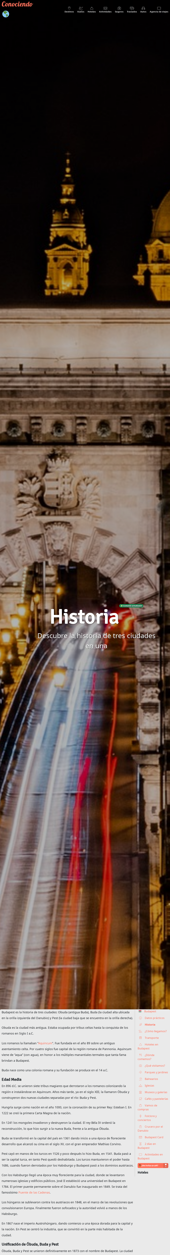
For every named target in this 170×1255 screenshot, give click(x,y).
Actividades (105, 11)
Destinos (69, 11)
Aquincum (45, 1043)
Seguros (119, 11)
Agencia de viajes (159, 11)
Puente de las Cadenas (34, 1192)
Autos (143, 11)
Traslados (132, 11)
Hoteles (92, 11)
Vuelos (80, 11)
